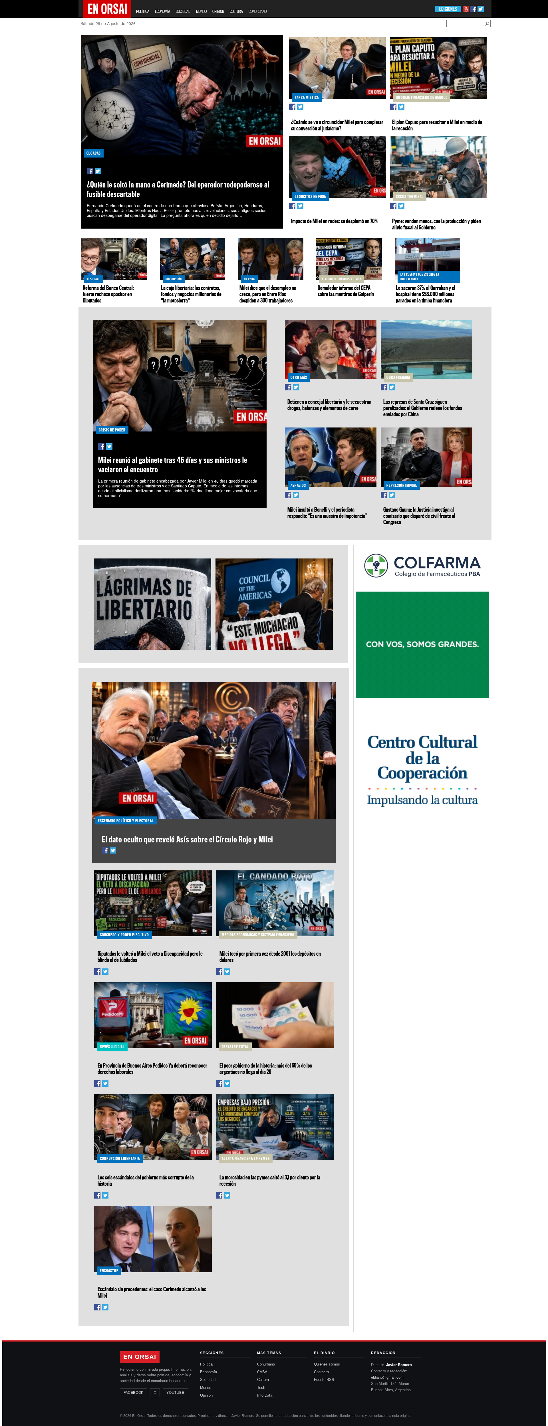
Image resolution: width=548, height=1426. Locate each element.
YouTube (175, 1393)
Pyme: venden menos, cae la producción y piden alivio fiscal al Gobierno (436, 224)
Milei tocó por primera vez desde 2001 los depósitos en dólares (270, 956)
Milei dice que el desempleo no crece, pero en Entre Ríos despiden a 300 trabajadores (267, 294)
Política (206, 1364)
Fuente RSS (324, 1379)
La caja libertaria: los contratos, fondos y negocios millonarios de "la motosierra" (191, 294)
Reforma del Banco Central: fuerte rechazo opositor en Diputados (108, 294)
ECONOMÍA (162, 11)
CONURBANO (258, 11)
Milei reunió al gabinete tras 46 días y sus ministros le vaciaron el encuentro (172, 464)
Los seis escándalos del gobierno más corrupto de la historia (146, 1180)
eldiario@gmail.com (387, 1377)
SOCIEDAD (183, 11)
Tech (261, 1387)
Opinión (206, 1395)
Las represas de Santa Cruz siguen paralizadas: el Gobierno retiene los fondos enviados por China (422, 407)
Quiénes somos (327, 1364)
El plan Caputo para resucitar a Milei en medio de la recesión (437, 125)
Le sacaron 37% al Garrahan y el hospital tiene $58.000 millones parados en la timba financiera (425, 294)
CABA (262, 1372)
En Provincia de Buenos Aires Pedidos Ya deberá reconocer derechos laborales (152, 1068)
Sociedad (207, 1379)
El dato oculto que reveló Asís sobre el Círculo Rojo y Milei (187, 839)
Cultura (263, 1379)
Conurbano (266, 1364)
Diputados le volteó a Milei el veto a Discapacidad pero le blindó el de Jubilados (150, 956)
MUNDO (201, 11)
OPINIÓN (218, 11)
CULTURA (236, 11)
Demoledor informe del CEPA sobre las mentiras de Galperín (346, 290)
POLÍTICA (142, 11)
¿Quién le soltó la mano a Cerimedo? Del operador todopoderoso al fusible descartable (178, 189)
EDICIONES (448, 9)
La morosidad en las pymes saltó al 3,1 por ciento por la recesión (269, 1180)
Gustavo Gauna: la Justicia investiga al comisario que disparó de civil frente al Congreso (419, 515)
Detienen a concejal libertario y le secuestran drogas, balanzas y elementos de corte (329, 404)
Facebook (134, 1393)
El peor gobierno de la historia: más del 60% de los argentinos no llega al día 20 (265, 1068)
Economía (208, 1372)
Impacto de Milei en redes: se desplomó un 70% (334, 220)
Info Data (264, 1395)
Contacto (321, 1372)
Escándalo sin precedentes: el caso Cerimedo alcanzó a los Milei (152, 1292)
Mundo (205, 1387)
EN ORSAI (139, 1356)
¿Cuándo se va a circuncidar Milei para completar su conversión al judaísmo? (337, 125)
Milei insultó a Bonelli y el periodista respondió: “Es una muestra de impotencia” (327, 512)
